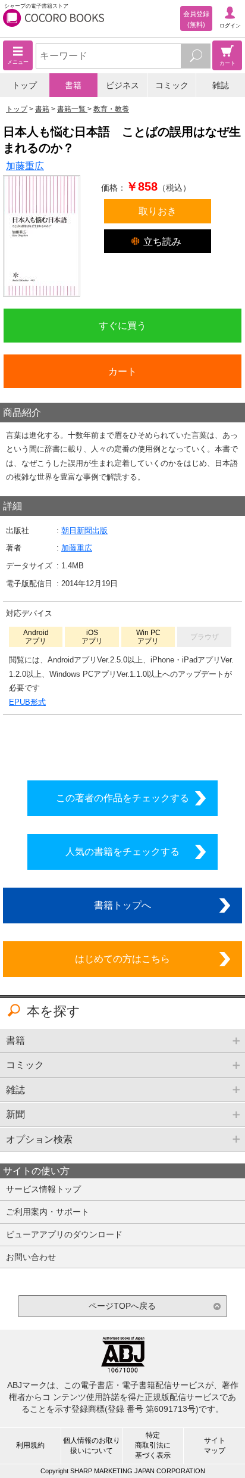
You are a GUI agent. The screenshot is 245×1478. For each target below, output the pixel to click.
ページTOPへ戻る (122, 1306)
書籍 (73, 85)
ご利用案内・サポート (47, 1211)
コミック (172, 85)
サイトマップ (214, 1445)
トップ (24, 85)
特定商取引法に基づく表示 (153, 1445)
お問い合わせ (31, 1257)
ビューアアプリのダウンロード (64, 1234)
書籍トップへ (122, 905)
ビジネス (122, 85)
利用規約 (30, 1445)
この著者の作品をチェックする (122, 797)
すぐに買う (122, 325)
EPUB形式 (27, 702)
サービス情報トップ (43, 1189)
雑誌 (220, 85)
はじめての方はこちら (122, 958)
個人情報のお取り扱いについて (91, 1445)
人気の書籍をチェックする (122, 851)
